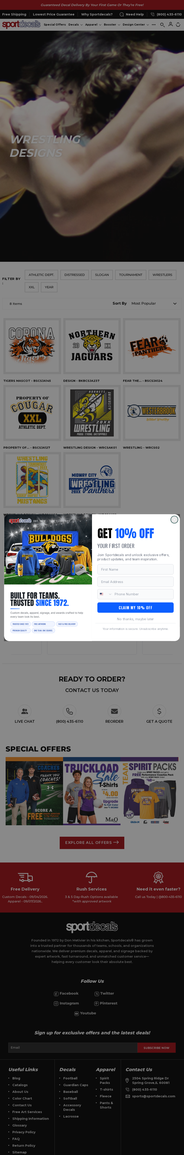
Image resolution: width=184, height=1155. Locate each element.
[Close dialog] (174, 519)
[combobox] (105, 594)
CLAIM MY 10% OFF (135, 607)
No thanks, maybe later (135, 619)
